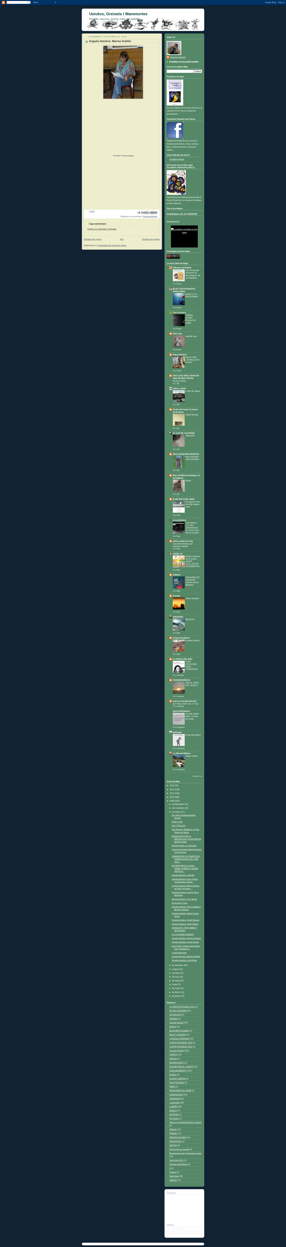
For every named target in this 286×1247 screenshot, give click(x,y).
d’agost (175, 969)
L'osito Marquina (179, 953)
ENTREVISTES (176, 1063)
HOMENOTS (175, 1099)
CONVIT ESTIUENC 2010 (180, 1043)
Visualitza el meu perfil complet (183, 61)
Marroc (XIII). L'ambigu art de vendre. (192, 359)
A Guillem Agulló (176, 159)
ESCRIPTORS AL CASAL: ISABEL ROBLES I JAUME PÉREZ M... (185, 869)
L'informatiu (174, 1103)
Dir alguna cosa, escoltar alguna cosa (193, 504)
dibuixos (173, 1058)
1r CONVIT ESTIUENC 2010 (182, 1007)
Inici (122, 239)
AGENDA (173, 1019)
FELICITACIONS (176, 1083)
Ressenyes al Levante (179, 1149)
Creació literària (176, 1051)
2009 (172, 801)
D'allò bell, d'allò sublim (184, 499)
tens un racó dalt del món (184, 701)
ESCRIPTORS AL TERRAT (181, 1067)
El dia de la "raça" (180, 903)
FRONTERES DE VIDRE (180, 1090)
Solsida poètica (192, 640)
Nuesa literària (180, 354)
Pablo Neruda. (192, 415)
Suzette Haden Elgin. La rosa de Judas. (192, 716)
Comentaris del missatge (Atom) (112, 245)
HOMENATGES (176, 1095)
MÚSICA (173, 1111)
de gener (176, 996)
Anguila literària (150, 216)
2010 (172, 797)
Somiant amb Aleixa (178, 1164)
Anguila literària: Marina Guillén (186, 956)
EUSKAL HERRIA (177, 1079)
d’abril (175, 984)
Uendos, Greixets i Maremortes (118, 14)
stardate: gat (191, 336)
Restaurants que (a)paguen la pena (185, 1153)
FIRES (172, 1086)
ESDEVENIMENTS (177, 1071)
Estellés (172, 1075)
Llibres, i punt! (179, 388)
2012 (172, 789)
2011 (172, 793)
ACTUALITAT (175, 1015)
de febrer (176, 992)
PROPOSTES (175, 1141)
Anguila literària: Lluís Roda (184, 960)
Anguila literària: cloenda (183, 875)
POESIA (173, 1129)
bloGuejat (177, 732)
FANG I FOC (177, 822)
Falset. (188, 481)
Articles (172, 1027)
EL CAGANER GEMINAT (183, 934)
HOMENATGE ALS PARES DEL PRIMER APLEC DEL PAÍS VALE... (186, 859)
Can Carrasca (179, 312)
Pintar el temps (179, 381)
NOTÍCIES (174, 1114)
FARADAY (190, 436)
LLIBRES (173, 1107)
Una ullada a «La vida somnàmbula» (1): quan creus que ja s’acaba (192, 528)
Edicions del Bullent (182, 268)
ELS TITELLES (178, 826)
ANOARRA (178, 617)
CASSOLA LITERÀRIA (179, 1039)
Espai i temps (192, 756)
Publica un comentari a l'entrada (101, 229)
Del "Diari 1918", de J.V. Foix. (186, 704)
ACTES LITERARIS (178, 1011)
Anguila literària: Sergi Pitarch (185, 924)
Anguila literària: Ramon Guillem (186, 938)
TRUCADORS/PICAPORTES (186, 454)
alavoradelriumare (181, 711)
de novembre (178, 808)
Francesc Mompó (178, 57)
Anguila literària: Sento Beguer (185, 920)
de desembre (178, 804)
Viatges (172, 1172)
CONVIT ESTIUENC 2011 (180, 1047)
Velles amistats (192, 598)
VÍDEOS (173, 1180)
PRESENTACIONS (177, 1137)
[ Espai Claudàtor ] (181, 638)
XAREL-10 (178, 554)
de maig (176, 980)
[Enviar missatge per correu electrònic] (139, 212)
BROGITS (190, 619)
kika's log (177, 333)
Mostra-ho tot (197, 776)
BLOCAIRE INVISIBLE (179, 1031)
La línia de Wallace (182, 753)
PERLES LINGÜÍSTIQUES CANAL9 (185, 1122)
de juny (175, 977)
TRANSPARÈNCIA (181, 680)
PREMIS (173, 1133)
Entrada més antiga (151, 239)
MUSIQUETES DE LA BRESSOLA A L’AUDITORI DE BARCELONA (186, 839)
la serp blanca (179, 520)
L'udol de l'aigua (193, 391)
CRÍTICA (173, 1055)
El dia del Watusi (193, 735)
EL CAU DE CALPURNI (183, 433)
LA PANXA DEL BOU (182, 659)
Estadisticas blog (173, 221)
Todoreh (176, 575)
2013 (172, 785)
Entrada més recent (92, 239)
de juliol (176, 973)
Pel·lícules (174, 1118)
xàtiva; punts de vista (183, 541)
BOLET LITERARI (177, 1035)
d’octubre (176, 812)
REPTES (173, 1145)
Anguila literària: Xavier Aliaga (185, 942)
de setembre (178, 965)
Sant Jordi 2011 (176, 1160)
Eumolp (176, 596)
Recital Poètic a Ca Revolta (184, 846)
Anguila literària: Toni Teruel (184, 899)
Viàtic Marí (174, 1176)
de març (176, 988)
